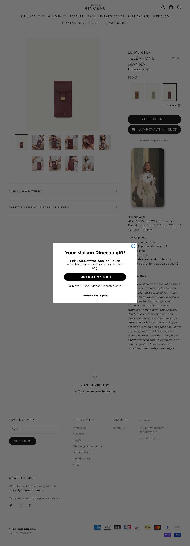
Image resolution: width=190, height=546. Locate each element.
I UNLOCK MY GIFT (95, 277)
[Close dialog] (133, 246)
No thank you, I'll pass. (95, 295)
